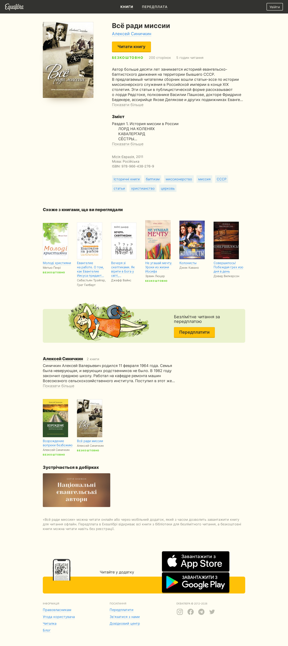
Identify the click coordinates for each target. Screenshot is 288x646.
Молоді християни (57, 263)
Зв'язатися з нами (125, 617)
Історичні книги (127, 179)
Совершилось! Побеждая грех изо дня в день (228, 267)
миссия (204, 179)
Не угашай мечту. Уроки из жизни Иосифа (158, 267)
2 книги (71, 359)
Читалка (50, 623)
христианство (143, 188)
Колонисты (187, 263)
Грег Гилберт (86, 285)
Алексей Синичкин (131, 33)
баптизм (153, 179)
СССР (221, 179)
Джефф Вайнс (121, 280)
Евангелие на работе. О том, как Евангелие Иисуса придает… (90, 269)
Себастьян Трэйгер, (91, 280)
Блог (47, 630)
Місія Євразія (123, 157)
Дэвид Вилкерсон (226, 276)
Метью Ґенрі (52, 267)
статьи (119, 188)
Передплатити (194, 332)
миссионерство (179, 179)
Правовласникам (57, 610)
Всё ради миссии (90, 441)
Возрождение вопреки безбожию (58, 443)
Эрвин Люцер (155, 276)
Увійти (274, 7)
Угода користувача (59, 617)
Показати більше (127, 104)
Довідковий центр (125, 623)
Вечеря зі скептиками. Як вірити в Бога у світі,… (123, 269)
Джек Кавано (189, 267)
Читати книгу (131, 46)
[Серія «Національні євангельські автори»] (76, 490)
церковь (168, 188)
